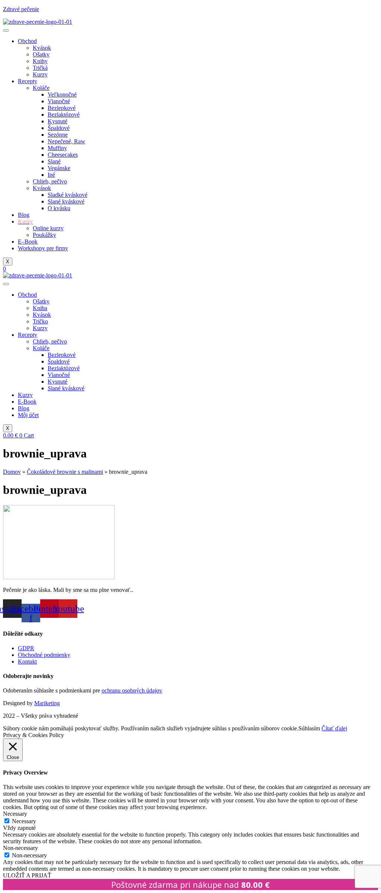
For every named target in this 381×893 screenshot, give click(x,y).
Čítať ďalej (334, 728)
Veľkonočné (62, 94)
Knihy (40, 61)
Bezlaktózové (64, 114)
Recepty (27, 81)
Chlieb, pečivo (50, 181)
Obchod (27, 41)
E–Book (28, 241)
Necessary (24, 821)
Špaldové (59, 128)
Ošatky (41, 54)
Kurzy (40, 74)
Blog (23, 215)
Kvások (42, 48)
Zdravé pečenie (21, 9)
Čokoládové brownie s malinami (65, 472)
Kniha (40, 308)
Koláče (41, 88)
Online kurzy (48, 228)
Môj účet (28, 415)
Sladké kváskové (67, 195)
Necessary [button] (15, 814)
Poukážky (44, 235)
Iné (51, 175)
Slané (54, 161)
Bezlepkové (62, 108)
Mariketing (47, 703)
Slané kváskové (66, 201)
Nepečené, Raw (66, 141)
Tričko (40, 321)
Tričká (40, 68)
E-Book (27, 401)
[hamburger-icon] (6, 30)
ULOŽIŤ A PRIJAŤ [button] (27, 875)
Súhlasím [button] (309, 728)
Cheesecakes (63, 154)
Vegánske (59, 168)
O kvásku (59, 208)
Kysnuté (57, 121)
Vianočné (59, 101)
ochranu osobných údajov (132, 690)
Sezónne (58, 134)
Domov (12, 472)
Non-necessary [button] (20, 848)
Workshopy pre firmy (43, 248)
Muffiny (57, 148)
